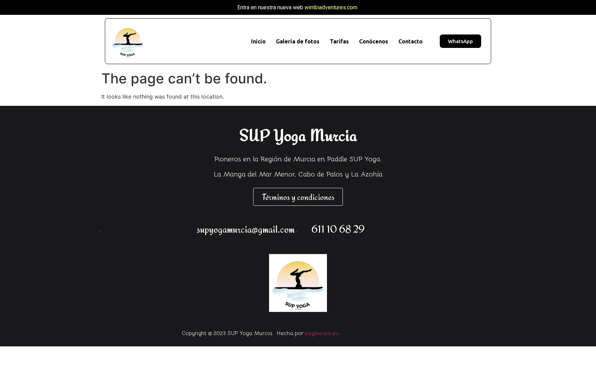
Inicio (258, 41)
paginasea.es (321, 333)
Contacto (410, 41)
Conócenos (373, 41)
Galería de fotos (297, 41)
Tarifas (339, 41)
